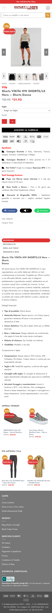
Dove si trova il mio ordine (12, 506)
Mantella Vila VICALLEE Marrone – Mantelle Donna (38, 482)
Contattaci (6, 547)
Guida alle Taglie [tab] (11, 248)
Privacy (5, 555)
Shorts (36, 83)
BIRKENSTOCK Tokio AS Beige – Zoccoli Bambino (13, 431)
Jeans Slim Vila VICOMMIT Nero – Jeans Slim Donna (13, 482)
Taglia (4, 107)
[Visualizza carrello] (48, 8)
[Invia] (47, 15)
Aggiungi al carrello (26, 130)
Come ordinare (8, 502)
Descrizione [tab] (8, 240)
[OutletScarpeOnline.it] (26, 8)
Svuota (4, 115)
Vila (4, 87)
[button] (4, 8)
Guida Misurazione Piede (12, 511)
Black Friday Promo (10, 529)
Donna (12, 83)
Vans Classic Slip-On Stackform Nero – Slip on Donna (38, 432)
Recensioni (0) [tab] (9, 244)
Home (4, 83)
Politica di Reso (8, 564)
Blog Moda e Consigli (11, 524)
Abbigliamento (24, 83)
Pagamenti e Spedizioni (11, 551)
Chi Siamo (6, 543)
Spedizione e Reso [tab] (11, 252)
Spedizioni (6, 147)
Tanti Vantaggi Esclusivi (12, 175)
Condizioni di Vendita (11, 560)
